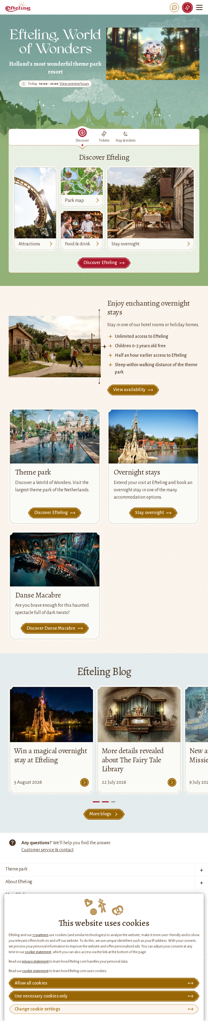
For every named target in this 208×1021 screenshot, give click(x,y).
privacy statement (35, 961)
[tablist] (104, 137)
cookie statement (38, 952)
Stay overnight (125, 244)
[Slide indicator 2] (113, 802)
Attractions (29, 244)
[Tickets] (187, 7)
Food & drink (77, 244)
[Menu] (199, 7)
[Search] (174, 7)
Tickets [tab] (104, 140)
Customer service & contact (47, 850)
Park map (74, 200)
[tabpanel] (104, 208)
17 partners (40, 935)
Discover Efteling (100, 262)
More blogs (100, 814)
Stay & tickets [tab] (126, 140)
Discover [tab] (82, 140)
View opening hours (74, 84)
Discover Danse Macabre (51, 628)
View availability (129, 389)
